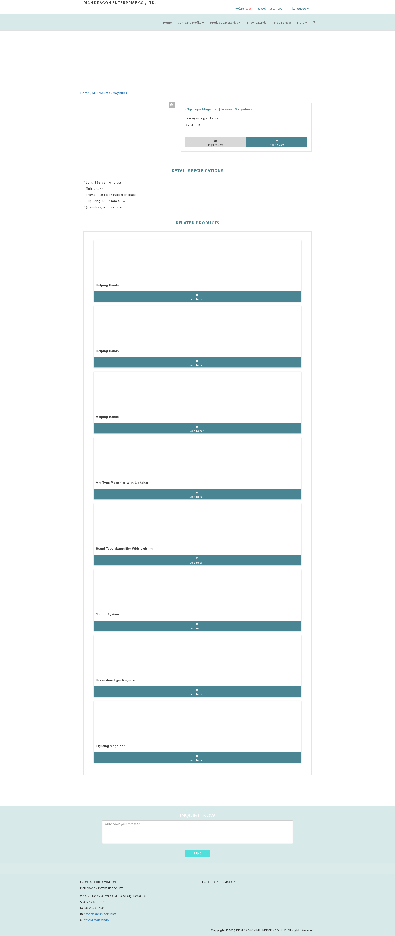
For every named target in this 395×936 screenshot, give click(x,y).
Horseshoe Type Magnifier (116, 680)
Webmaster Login (272, 8)
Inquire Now (282, 22)
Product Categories (224, 22)
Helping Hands (107, 285)
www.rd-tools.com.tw (96, 919)
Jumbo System (107, 614)
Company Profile (189, 22)
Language (299, 8)
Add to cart (277, 145)
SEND (197, 853)
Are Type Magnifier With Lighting (122, 482)
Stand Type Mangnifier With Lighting (124, 548)
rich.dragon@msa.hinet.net (100, 913)
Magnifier (120, 93)
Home (167, 22)
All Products (101, 93)
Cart (244, 8)
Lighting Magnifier (110, 746)
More (300, 22)
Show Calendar (257, 22)
